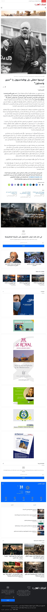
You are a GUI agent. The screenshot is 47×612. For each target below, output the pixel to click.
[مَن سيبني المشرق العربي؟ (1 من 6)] (40, 511)
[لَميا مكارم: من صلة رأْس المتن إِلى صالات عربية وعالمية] (40, 527)
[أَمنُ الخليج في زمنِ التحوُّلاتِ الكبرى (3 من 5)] (9, 278)
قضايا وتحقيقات (37, 76)
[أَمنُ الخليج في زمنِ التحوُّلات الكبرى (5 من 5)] (38, 278)
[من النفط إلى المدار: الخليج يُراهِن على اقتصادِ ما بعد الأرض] (40, 533)
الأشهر (34, 505)
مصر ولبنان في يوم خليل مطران (30, 520)
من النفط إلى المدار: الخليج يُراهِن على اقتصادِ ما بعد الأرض (25, 531)
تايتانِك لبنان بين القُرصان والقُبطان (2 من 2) (25, 193)
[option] (23, 215)
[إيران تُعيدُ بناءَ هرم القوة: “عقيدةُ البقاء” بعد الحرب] (13, 549)
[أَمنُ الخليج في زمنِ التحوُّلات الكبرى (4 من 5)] (23, 278)
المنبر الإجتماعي (31, 76)
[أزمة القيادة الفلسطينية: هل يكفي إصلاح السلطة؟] (34, 567)
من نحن (11, 609)
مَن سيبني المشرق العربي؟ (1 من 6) (30, 509)
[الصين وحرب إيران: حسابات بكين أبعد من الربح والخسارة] (40, 516)
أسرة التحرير (7, 609)
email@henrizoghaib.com (35, 177)
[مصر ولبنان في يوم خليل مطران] (40, 522)
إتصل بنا (2, 609)
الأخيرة (12, 505)
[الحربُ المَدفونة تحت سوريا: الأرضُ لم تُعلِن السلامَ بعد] (34, 549)
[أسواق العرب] (40, 4)
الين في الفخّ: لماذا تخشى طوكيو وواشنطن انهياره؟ (32, 1)
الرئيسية (42, 76)
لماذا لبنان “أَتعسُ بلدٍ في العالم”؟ (11, 193)
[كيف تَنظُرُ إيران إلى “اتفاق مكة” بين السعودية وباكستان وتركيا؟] (13, 567)
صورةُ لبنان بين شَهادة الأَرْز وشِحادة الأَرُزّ (38, 193)
